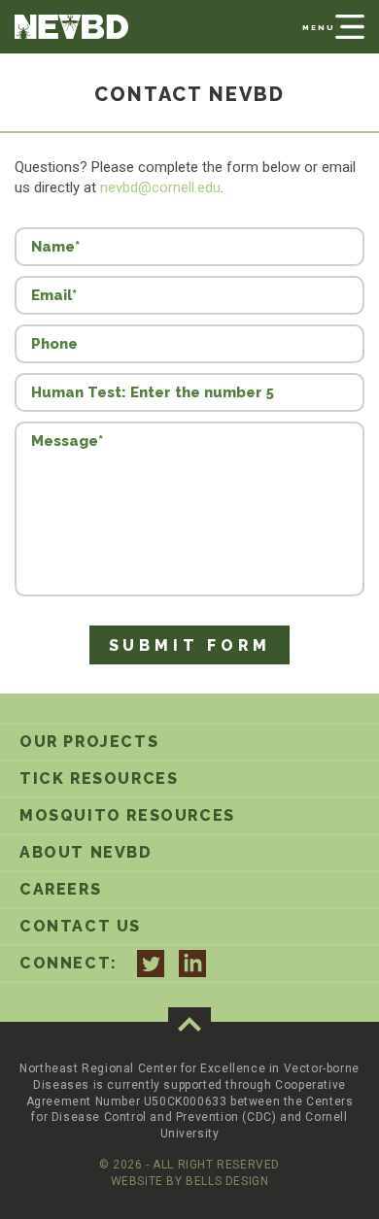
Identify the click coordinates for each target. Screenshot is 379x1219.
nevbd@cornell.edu (160, 187)
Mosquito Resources (127, 815)
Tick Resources (98, 778)
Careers (60, 889)
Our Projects (88, 741)
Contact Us (80, 926)
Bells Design (227, 1181)
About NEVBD (86, 852)
